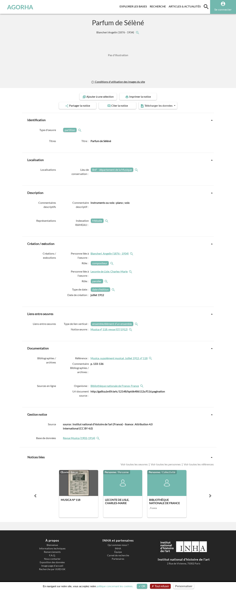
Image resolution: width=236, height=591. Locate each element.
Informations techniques (52, 548)
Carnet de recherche (118, 555)
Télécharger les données (158, 105)
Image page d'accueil (52, 566)
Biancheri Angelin (115, 32)
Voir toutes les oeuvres (134, 464)
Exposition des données (52, 562)
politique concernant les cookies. (115, 586)
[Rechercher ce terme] (80, 130)
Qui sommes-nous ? (118, 545)
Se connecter (223, 9)
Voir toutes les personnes (165, 464)
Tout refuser (161, 586)
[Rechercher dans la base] (98, 438)
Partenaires (118, 559)
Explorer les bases (134, 6)
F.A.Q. (52, 555)
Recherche (158, 6)
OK (143, 586)
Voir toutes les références (198, 464)
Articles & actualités (185, 6)
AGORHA (20, 6)
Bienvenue (52, 545)
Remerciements (52, 552)
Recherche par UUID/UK (52, 569)
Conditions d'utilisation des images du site (119, 81)
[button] (35, 495)
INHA (118, 548)
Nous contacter (52, 559)
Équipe (118, 552)
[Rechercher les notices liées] (137, 32)
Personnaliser (183, 586)
